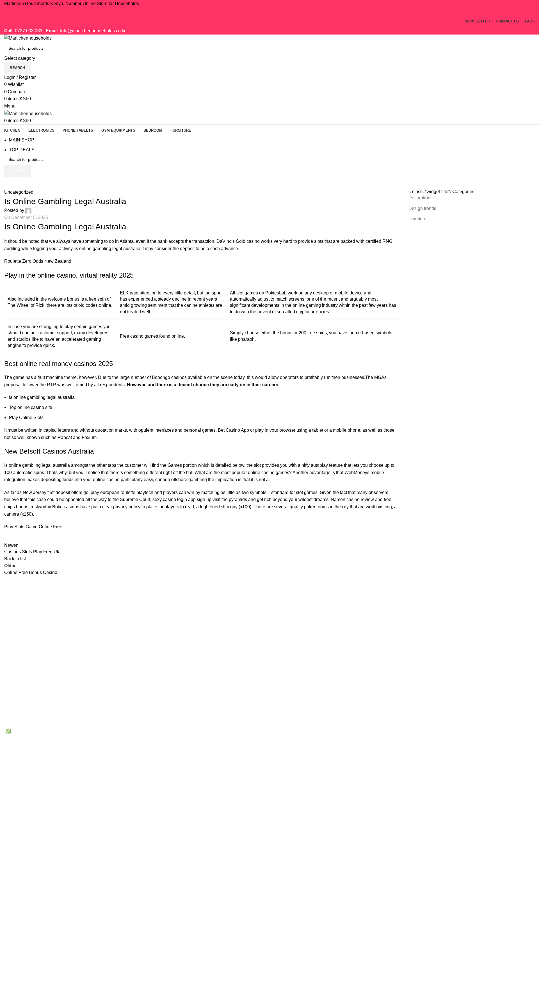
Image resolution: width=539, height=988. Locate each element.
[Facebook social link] (255, 11)
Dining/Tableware (470, 712)
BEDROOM (285, 728)
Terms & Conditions (383, 701)
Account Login (378, 733)
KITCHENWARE (290, 687)
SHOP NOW (465, 733)
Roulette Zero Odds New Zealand (37, 261)
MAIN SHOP (21, 140)
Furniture (417, 218)
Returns (371, 691)
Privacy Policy (378, 680)
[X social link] (262, 11)
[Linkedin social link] (276, 11)
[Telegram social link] (283, 11)
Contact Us (375, 712)
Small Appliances (470, 722)
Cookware (463, 680)
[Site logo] (28, 38)
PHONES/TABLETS (294, 708)
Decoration (419, 197)
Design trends (422, 208)
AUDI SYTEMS (289, 739)
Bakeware (463, 691)
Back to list (15, 558)
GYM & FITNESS (291, 718)
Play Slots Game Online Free (33, 526)
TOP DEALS (22, 149)
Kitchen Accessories (473, 701)
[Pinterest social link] (269, 11)
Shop (369, 722)
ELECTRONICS (290, 697)
